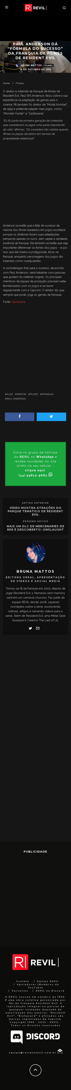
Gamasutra (18, 301)
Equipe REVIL (48, 981)
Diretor (21, 394)
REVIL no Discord (50, 991)
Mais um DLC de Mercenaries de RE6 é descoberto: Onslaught (35, 527)
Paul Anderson (16, 398)
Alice (10, 394)
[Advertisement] (35, 182)
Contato (22, 981)
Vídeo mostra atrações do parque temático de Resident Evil (35, 511)
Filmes (49, 65)
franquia (47, 394)
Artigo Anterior (35, 503)
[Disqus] (35, 688)
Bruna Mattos (31, 65)
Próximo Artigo (35, 521)
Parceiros (20, 991)
